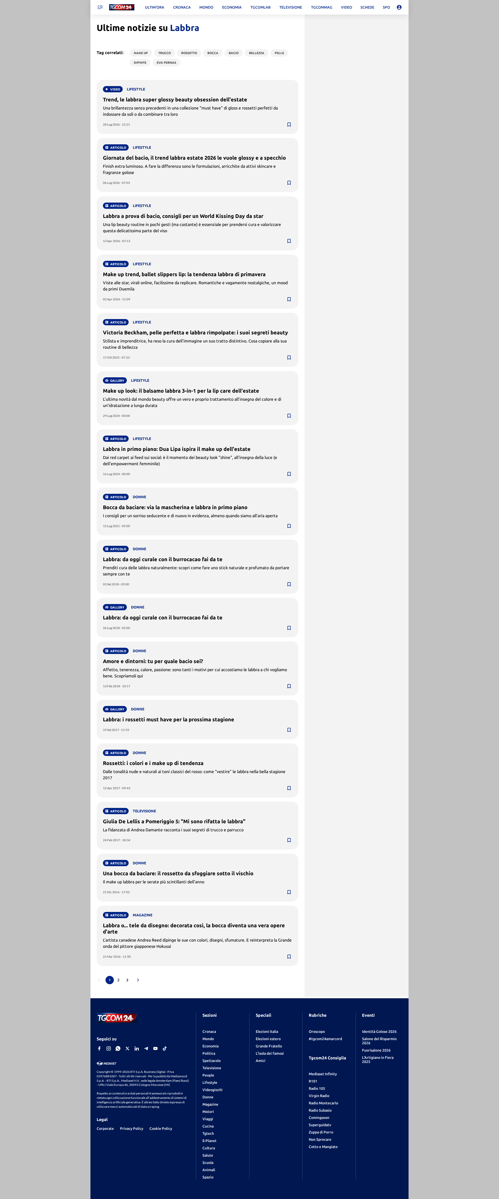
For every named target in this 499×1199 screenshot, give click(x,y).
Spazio (207, 1177)
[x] (127, 1048)
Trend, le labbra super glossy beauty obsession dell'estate (175, 99)
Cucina (208, 1126)
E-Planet (209, 1141)
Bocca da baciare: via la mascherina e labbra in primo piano (175, 507)
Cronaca (209, 1031)
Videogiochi (212, 1090)
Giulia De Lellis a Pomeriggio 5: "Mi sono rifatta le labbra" (174, 821)
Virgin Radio (319, 1096)
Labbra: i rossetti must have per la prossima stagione (168, 719)
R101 (313, 1081)
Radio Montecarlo (323, 1103)
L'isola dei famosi (270, 1053)
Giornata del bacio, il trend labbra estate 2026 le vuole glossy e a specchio (194, 158)
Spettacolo (211, 1061)
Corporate (105, 1128)
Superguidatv (320, 1125)
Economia (210, 1046)
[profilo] (399, 7)
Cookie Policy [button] (160, 1128)
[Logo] (121, 7)
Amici (260, 1061)
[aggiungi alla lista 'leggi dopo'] (289, 124)
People (208, 1075)
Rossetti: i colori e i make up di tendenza (153, 763)
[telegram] (146, 1048)
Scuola (207, 1163)
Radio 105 (317, 1088)
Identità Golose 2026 (379, 1031)
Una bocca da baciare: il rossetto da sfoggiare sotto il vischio (178, 873)
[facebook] (99, 1048)
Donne (207, 1097)
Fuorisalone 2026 (376, 1050)
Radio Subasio (320, 1110)
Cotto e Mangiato (323, 1147)
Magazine (210, 1104)
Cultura (208, 1148)
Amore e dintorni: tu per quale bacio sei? (153, 661)
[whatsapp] (118, 1048)
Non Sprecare (320, 1139)
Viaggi (207, 1119)
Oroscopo (317, 1031)
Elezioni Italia (267, 1031)
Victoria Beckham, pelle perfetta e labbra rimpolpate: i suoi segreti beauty (195, 332)
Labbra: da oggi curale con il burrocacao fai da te (162, 559)
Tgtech (208, 1133)
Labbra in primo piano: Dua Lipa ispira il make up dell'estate (177, 449)
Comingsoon (319, 1118)
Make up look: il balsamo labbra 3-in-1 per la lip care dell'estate (181, 391)
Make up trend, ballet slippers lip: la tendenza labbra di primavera (184, 274)
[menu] (99, 7)
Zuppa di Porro (321, 1132)
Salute (207, 1155)
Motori (208, 1112)
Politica (208, 1053)
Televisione (211, 1068)
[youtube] (155, 1048)
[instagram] (108, 1048)
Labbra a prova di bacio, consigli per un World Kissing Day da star (183, 216)
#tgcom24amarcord (325, 1039)
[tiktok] (164, 1048)
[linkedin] (136, 1048)
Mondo (208, 1039)
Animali (208, 1170)
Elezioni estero (268, 1039)
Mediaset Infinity (323, 1074)
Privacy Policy (131, 1128)
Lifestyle (209, 1082)
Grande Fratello (269, 1046)
